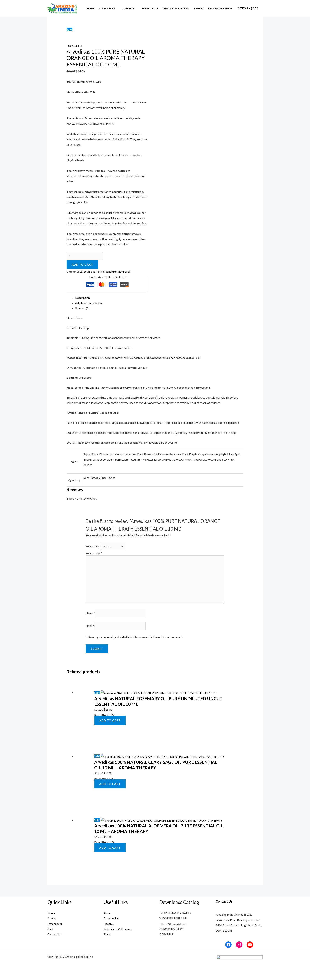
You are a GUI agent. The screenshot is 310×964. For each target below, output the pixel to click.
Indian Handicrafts (176, 8)
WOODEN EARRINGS (173, 918)
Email (90, 625)
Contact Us (54, 934)
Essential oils (74, 45)
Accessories (107, 8)
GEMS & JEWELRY (171, 929)
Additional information (89, 303)
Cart (50, 929)
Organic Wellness (220, 8)
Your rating (93, 546)
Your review (94, 553)
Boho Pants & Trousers (118, 929)
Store (107, 913)
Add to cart (82, 264)
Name (90, 613)
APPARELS (166, 934)
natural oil (124, 271)
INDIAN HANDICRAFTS (175, 913)
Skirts (107, 934)
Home (90, 8)
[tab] (159, 297)
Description (82, 297)
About (51, 918)
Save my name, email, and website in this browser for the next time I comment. (135, 637)
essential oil (110, 271)
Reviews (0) (82, 308)
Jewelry (198, 8)
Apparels (128, 8)
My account (54, 923)
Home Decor (150, 8)
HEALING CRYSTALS (172, 923)
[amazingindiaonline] (62, 8)
